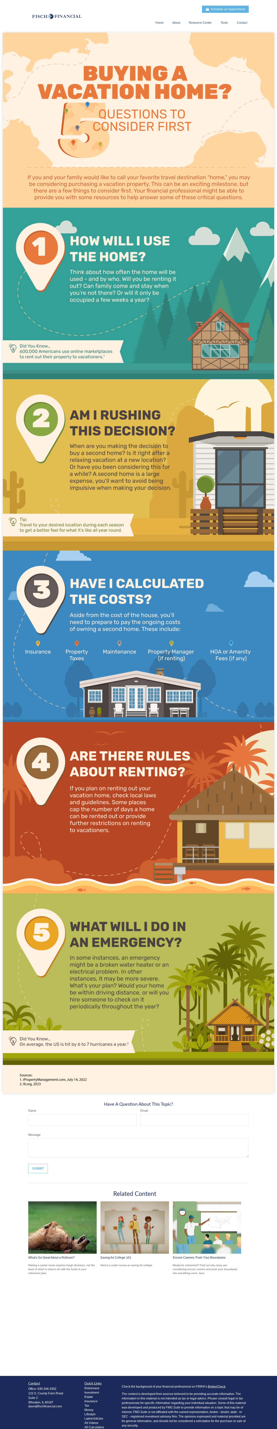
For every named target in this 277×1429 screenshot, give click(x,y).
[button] (159, 22)
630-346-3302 (46, 1388)
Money (88, 1409)
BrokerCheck (216, 1386)
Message (34, 1134)
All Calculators (94, 1427)
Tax (86, 1405)
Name (32, 1110)
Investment (91, 1392)
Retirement (91, 1388)
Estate (88, 1396)
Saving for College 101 (115, 1257)
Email (144, 1110)
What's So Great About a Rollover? (51, 1257)
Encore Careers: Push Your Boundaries (199, 1257)
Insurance (91, 1401)
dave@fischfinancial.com (45, 1406)
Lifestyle (90, 1414)
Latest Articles (93, 1418)
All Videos (91, 1422)
